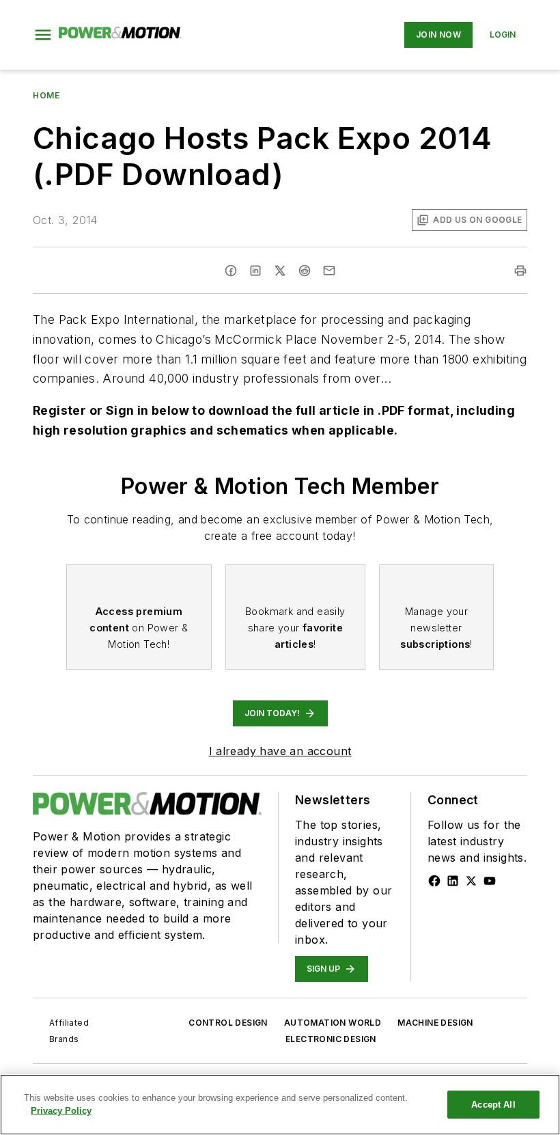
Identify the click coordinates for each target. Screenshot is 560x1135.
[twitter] (280, 270)
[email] (329, 270)
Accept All (493, 1104)
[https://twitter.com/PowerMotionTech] (471, 881)
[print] (520, 270)
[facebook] (231, 270)
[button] (43, 35)
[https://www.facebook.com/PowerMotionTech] (434, 881)
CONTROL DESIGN (228, 1022)
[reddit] (304, 270)
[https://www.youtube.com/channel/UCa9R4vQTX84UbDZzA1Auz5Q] (489, 881)
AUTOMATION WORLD (332, 1022)
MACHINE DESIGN (435, 1022)
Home (46, 95)
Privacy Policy (61, 1111)
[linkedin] (255, 270)
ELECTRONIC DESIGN (330, 1039)
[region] (280, 1104)
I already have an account (280, 751)
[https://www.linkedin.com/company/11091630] (453, 881)
